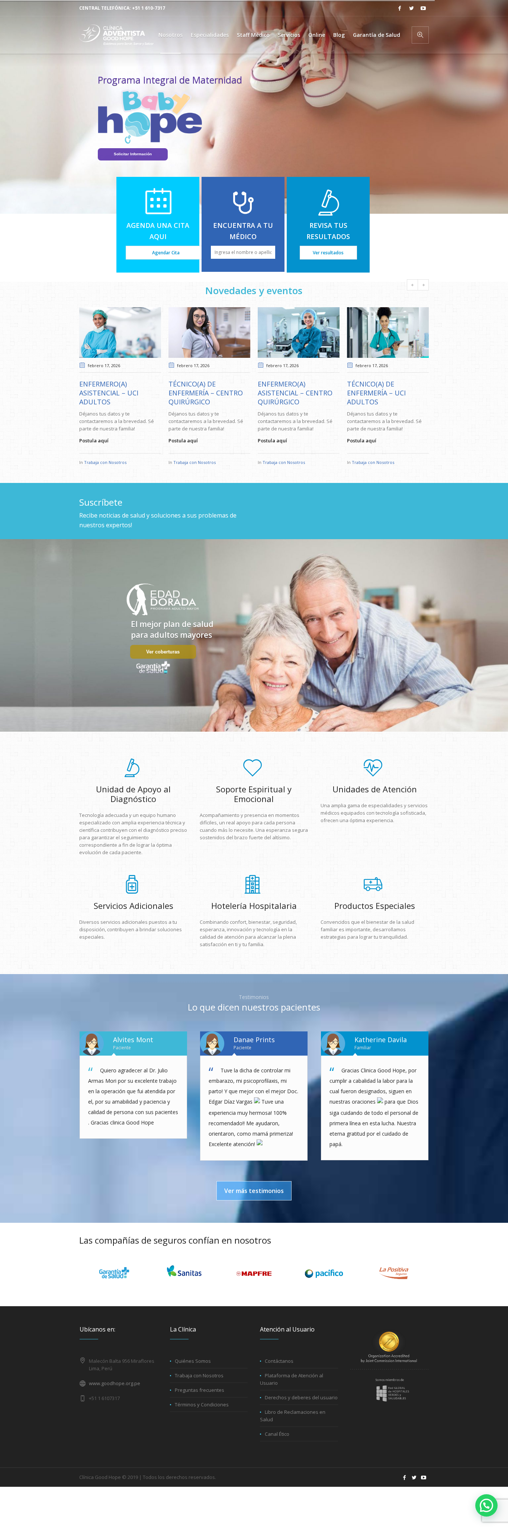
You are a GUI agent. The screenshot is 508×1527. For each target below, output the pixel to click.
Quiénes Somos (193, 1361)
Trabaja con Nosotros (105, 462)
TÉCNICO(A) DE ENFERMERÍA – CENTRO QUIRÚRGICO (205, 392)
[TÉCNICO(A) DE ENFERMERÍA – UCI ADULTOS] (388, 332)
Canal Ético (277, 1434)
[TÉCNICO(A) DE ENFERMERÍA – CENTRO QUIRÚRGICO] (209, 332)
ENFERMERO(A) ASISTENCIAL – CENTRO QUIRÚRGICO (295, 392)
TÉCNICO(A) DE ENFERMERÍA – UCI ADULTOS (376, 392)
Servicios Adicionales (133, 905)
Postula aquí (94, 440)
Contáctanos (279, 1361)
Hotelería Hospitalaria (254, 905)
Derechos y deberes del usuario (301, 1397)
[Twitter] (411, 8)
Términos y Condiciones (202, 1404)
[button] (486, 1505)
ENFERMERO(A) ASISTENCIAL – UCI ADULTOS (108, 392)
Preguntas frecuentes (199, 1390)
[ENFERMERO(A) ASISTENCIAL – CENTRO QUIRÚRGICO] (299, 332)
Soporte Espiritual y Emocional (254, 793)
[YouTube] (423, 8)
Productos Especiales (374, 905)
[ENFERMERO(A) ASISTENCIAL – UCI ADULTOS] (120, 332)
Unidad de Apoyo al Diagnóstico (133, 793)
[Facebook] (399, 8)
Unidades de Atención (374, 789)
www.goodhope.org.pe (114, 1383)
